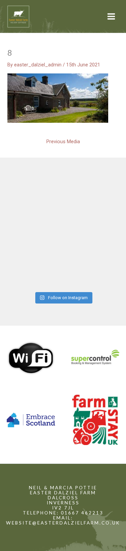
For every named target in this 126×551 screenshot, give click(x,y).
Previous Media (63, 141)
